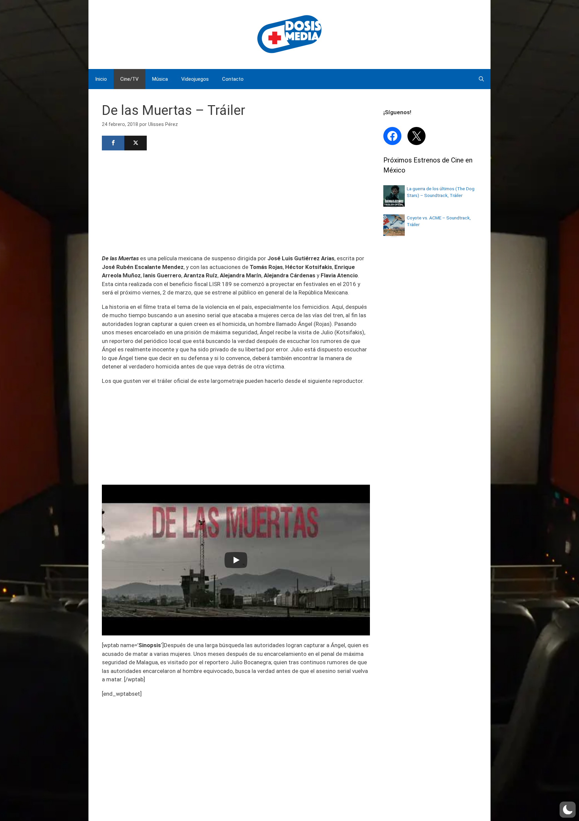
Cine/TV (129, 79)
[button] (568, 810)
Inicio (101, 79)
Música (160, 79)
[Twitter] (135, 143)
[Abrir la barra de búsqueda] (481, 79)
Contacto (233, 79)
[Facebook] (113, 143)
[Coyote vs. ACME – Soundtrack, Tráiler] (394, 233)
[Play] (235, 560)
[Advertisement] (236, 202)
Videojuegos (195, 79)
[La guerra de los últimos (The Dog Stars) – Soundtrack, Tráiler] (394, 204)
